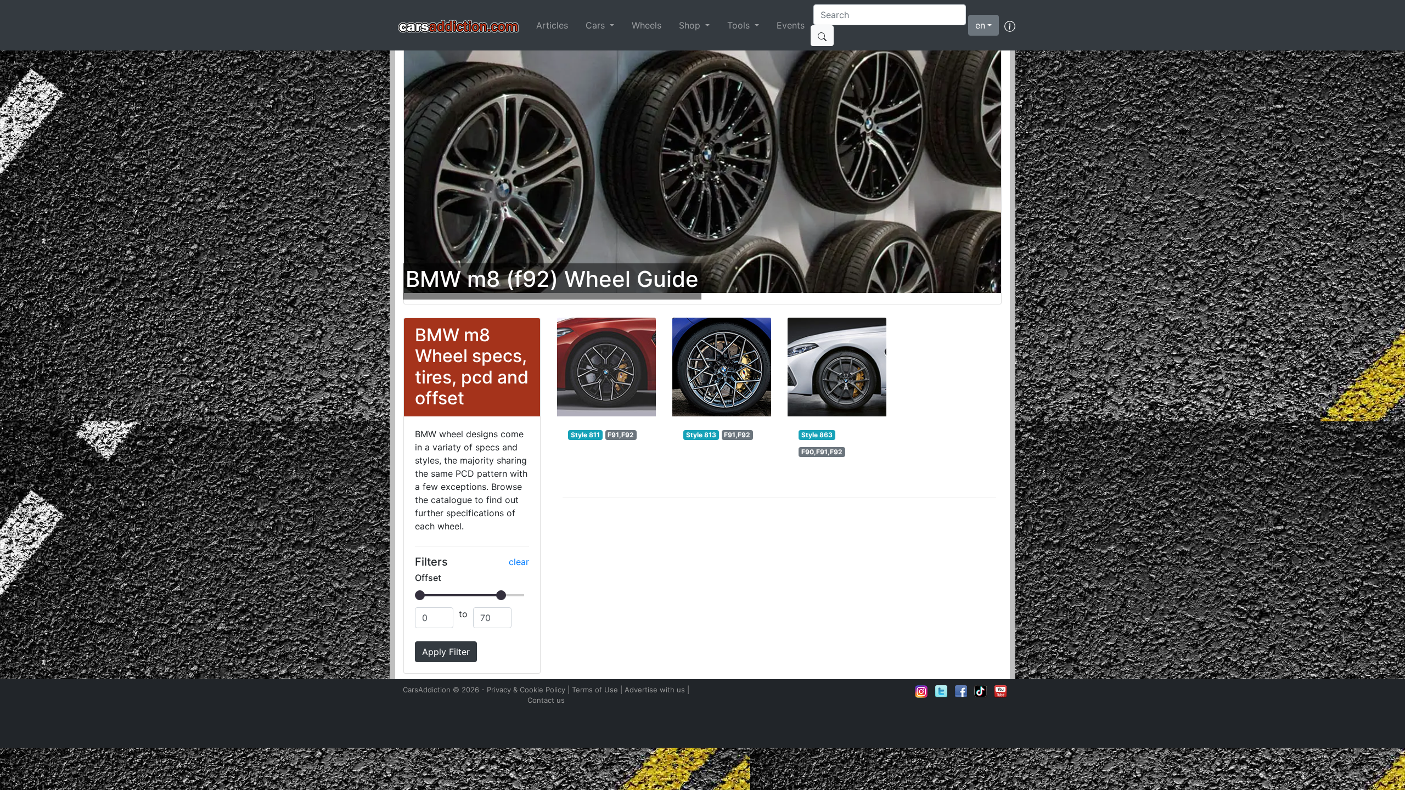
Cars (597, 25)
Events (791, 25)
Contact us (546, 700)
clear (519, 561)
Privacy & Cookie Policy (526, 689)
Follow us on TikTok (980, 691)
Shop (691, 25)
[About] (1009, 25)
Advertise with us (655, 689)
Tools (739, 25)
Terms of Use (595, 689)
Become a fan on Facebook (961, 691)
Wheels (646, 25)
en (980, 25)
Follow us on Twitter (941, 691)
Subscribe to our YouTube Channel (1000, 691)
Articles (552, 25)
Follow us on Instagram (921, 691)
